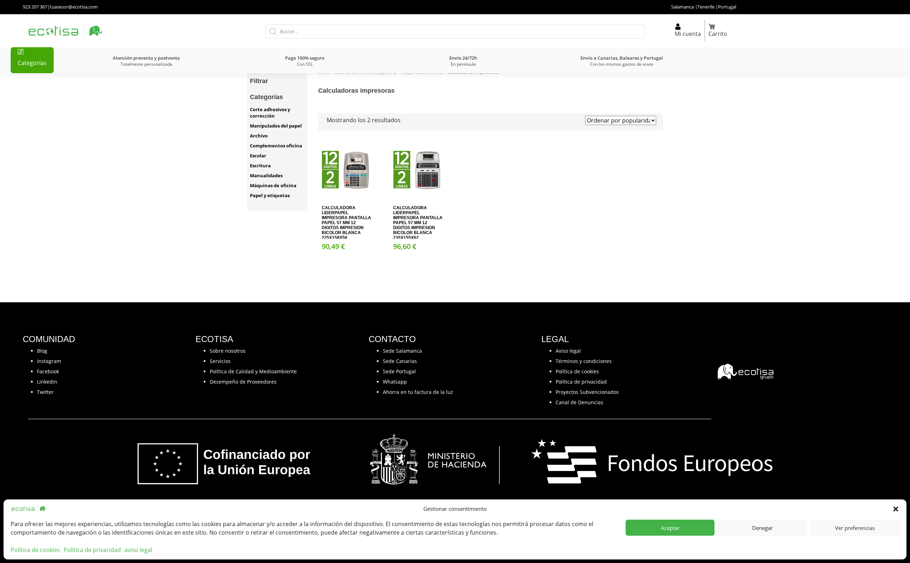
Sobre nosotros (228, 350)
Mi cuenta (688, 34)
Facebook (48, 371)
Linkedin (47, 381)
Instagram (49, 361)
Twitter (45, 392)
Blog (42, 350)
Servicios (220, 361)
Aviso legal (568, 350)
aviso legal (138, 550)
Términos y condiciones (584, 361)
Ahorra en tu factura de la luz (418, 392)
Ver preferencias (855, 527)
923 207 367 (35, 7)
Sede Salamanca (402, 350)
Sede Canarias (400, 361)
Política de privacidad (92, 550)
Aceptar (670, 527)
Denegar (762, 527)
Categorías (32, 63)
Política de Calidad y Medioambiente (253, 371)
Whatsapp (395, 381)
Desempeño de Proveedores (243, 381)
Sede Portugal (399, 371)
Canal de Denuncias (579, 402)
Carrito (717, 34)
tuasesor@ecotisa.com (74, 7)
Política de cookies (35, 550)
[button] (895, 508)
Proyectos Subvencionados (587, 392)
